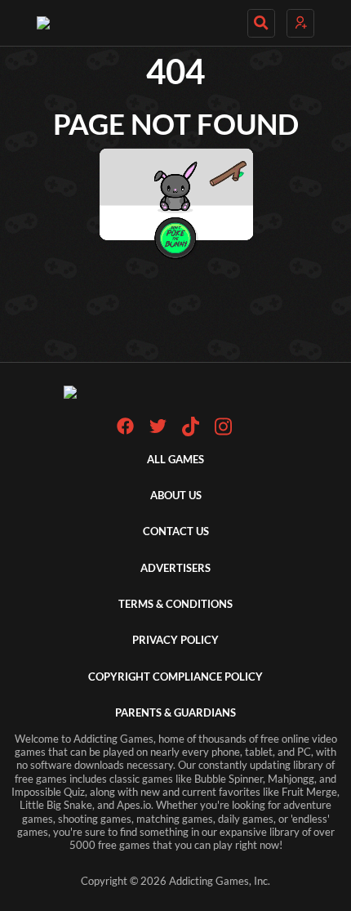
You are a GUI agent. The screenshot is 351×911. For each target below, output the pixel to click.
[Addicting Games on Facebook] (125, 431)
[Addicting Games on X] (158, 431)
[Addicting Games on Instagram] (223, 432)
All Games (175, 459)
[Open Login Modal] (300, 23)
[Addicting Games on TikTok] (190, 432)
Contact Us (176, 531)
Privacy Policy (175, 640)
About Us (176, 495)
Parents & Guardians (175, 713)
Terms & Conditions (175, 604)
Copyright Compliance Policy (175, 677)
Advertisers (175, 568)
